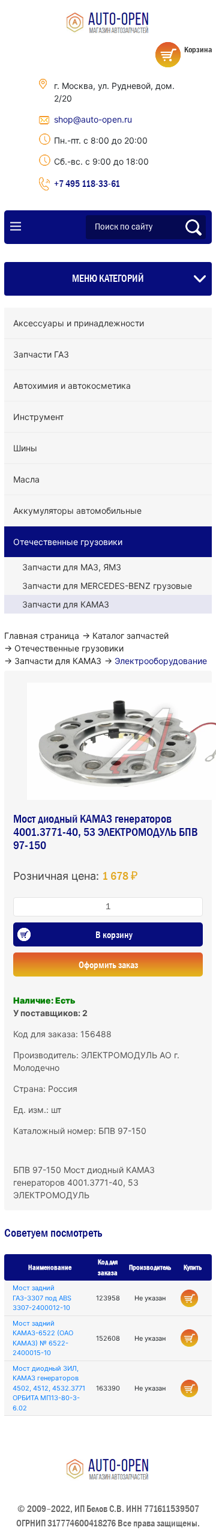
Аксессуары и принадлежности (78, 323)
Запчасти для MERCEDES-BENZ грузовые (107, 586)
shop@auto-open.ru (93, 119)
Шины (25, 448)
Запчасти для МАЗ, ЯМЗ (71, 567)
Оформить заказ (108, 964)
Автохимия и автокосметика (72, 385)
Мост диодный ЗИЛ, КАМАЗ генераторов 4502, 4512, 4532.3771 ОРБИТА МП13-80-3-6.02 (49, 1388)
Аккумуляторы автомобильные (77, 510)
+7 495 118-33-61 (87, 183)
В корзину (114, 934)
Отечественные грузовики (67, 542)
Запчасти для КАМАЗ (65, 604)
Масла (26, 479)
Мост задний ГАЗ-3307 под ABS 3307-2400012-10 (42, 1298)
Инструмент (38, 417)
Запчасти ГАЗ (41, 354)
